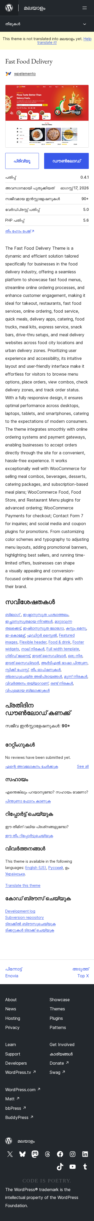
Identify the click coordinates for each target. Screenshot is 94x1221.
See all (83, 766)
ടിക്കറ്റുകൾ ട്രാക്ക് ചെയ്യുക (29, 930)
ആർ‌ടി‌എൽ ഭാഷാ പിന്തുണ (64, 662)
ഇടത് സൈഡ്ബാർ (49, 655)
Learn (10, 1044)
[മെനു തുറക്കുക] (85, 8)
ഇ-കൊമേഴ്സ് (15, 635)
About (11, 999)
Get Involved (62, 1044)
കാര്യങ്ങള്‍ (61, 1054)
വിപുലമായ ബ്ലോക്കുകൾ (27, 690)
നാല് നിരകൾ (32, 649)
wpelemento (25, 73)
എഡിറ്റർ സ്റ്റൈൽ (42, 635)
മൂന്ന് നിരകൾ (75, 676)
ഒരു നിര (75, 655)
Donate (59, 1063)
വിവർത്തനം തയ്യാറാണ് (26, 683)
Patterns (58, 1027)
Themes (57, 1008)
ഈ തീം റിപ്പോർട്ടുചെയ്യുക (29, 835)
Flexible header (33, 642)
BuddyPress (19, 1117)
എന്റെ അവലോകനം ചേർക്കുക (31, 766)
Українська (15, 874)
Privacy (12, 1027)
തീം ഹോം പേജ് (18, 231)
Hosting (12, 1018)
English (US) (35, 867)
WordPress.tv (20, 1072)
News (10, 1008)
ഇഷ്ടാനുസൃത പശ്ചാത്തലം (45, 614)
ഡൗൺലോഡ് (66, 160)
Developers (16, 1063)
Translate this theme (22, 885)
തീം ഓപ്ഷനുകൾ (46, 669)
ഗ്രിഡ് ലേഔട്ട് (17, 655)
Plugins (56, 1018)
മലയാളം (26, 1141)
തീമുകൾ (12, 24)
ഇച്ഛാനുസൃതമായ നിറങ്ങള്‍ (28, 621)
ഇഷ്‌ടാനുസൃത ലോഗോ (43, 628)
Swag (58, 1072)
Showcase (60, 999)
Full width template (62, 649)
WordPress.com (23, 1089)
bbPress (15, 1108)
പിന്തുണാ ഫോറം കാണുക (28, 801)
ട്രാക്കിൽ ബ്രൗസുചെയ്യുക (30, 923)
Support (12, 1054)
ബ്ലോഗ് (13, 614)
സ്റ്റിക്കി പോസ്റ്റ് (16, 669)
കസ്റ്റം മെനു (76, 628)
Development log (20, 911)
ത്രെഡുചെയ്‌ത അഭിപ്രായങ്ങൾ (33, 676)
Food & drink (59, 642)
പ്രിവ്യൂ (22, 160)
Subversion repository (24, 917)
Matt (12, 1098)
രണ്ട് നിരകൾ (61, 683)
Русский (55, 867)
